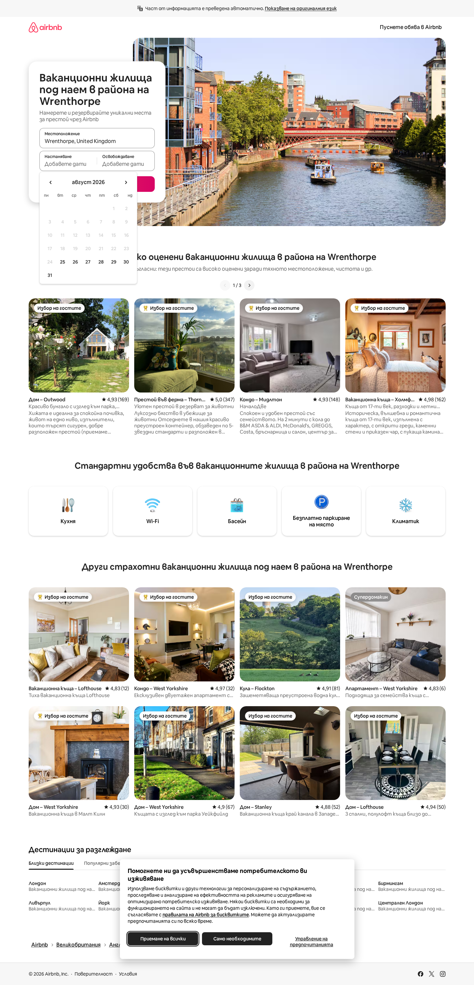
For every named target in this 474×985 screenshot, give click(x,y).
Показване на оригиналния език (301, 8)
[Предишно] (225, 285)
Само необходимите (237, 939)
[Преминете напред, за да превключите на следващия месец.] (126, 182)
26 (75, 262)
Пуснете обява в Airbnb (411, 27)
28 (101, 262)
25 (62, 262)
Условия (128, 974)
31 (50, 275)
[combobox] (97, 141)
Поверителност (94, 974)
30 (126, 262)
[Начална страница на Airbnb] (45, 27)
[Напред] (249, 285)
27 (88, 262)
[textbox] (68, 164)
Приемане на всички (162, 939)
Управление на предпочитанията (311, 942)
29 (113, 262)
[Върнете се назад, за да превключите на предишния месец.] (51, 182)
